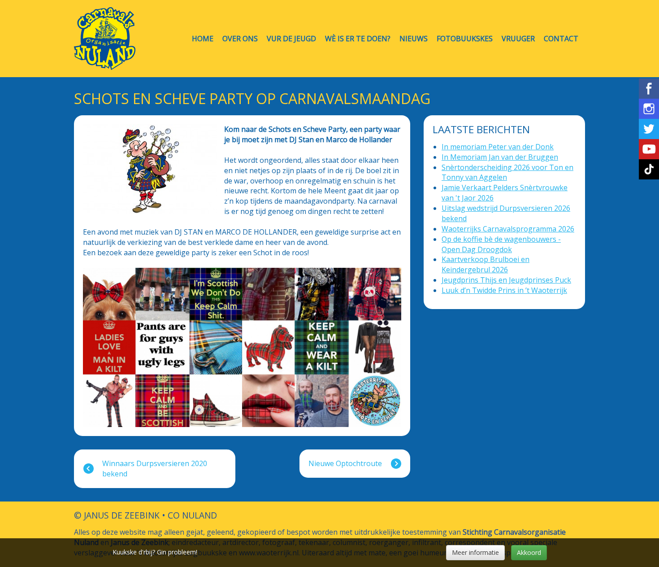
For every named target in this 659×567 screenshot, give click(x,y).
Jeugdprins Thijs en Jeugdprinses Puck (506, 280)
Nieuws (413, 39)
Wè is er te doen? (357, 39)
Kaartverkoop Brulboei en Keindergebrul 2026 (485, 264)
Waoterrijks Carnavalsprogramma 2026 (508, 229)
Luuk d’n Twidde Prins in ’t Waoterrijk (504, 290)
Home (202, 39)
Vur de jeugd (291, 39)
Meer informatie (475, 552)
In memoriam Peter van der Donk (498, 147)
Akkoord (529, 552)
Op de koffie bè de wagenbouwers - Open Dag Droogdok (501, 244)
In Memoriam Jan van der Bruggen (500, 157)
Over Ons (240, 39)
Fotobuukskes (465, 39)
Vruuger (518, 39)
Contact (561, 39)
